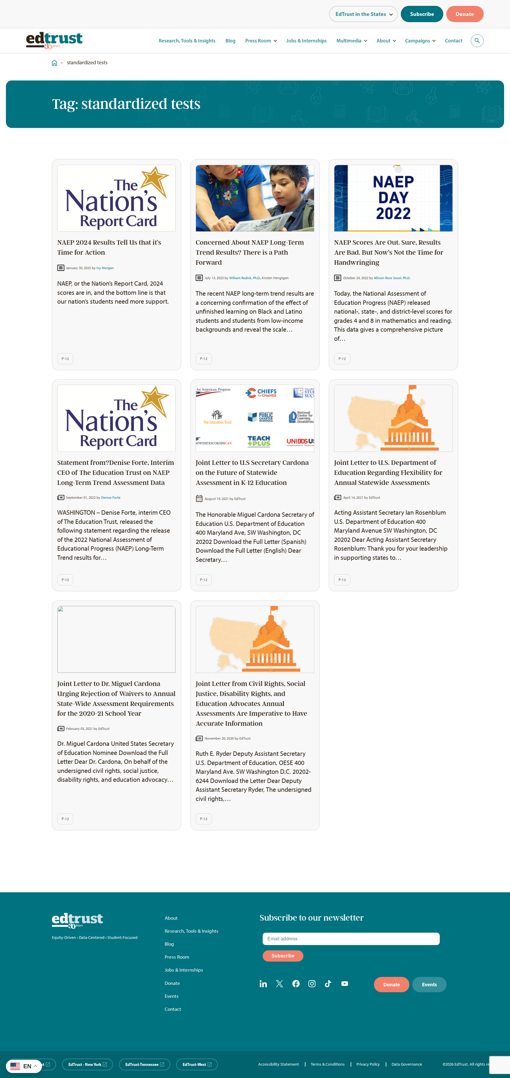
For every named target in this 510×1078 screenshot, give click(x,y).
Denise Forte (110, 497)
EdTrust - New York (84, 1064)
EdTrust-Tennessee (141, 1064)
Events (172, 996)
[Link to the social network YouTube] (345, 985)
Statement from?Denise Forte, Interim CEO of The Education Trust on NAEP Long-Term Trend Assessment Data (115, 473)
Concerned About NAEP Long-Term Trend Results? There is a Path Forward (250, 252)
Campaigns (417, 40)
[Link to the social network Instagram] (312, 985)
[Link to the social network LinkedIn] (263, 985)
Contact (453, 40)
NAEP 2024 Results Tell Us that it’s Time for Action (109, 247)
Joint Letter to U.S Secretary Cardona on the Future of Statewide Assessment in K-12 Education (252, 473)
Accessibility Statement (278, 1064)
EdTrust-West (194, 1064)
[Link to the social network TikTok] (329, 985)
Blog (230, 40)
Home (52, 59)
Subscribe (422, 14)
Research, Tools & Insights (187, 40)
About (383, 40)
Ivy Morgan (105, 268)
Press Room (258, 40)
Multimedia (349, 40)
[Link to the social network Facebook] (296, 985)
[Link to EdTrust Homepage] (54, 41)
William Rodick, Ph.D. (244, 278)
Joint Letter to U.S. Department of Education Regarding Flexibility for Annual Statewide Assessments (388, 473)
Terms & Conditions (328, 1064)
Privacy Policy (368, 1064)
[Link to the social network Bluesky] (361, 985)
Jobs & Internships (306, 40)
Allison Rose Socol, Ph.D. (392, 278)
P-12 (65, 358)
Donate (465, 14)
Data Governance (407, 1064)
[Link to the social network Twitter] (280, 985)
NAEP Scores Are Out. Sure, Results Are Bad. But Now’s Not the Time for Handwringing (388, 252)
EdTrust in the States (361, 14)
